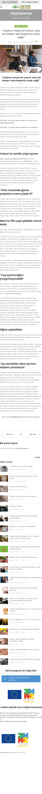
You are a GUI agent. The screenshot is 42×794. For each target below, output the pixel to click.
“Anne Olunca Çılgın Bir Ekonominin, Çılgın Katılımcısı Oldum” (25, 568)
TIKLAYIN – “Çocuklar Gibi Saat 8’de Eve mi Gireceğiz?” (19, 127)
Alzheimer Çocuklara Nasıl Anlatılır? (23, 526)
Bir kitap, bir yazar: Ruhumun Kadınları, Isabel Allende (24, 517)
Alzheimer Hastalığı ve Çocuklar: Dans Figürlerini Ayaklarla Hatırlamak (24, 599)
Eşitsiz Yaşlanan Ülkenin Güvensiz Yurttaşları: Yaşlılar (22, 640)
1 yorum (22, 469)
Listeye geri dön (21, 434)
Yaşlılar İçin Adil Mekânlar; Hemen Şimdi (24, 650)
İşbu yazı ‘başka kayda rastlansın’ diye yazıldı (24, 477)
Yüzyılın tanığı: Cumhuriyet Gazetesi (23, 496)
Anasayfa (15, 18)
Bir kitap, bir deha (16, 506)
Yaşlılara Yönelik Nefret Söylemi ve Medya (25, 659)
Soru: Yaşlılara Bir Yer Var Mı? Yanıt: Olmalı (25, 619)
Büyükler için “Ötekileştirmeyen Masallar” (25, 629)
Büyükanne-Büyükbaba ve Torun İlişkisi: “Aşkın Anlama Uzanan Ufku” (24, 537)
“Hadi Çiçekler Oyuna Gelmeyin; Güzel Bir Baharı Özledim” (25, 548)
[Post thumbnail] (4, 468)
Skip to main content (30, 2)
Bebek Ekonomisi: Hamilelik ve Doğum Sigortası (24, 589)
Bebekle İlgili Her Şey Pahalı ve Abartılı (23, 557)
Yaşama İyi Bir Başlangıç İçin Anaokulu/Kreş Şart (26, 578)
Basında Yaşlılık (24, 18)
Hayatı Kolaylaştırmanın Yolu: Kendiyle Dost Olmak (26, 610)
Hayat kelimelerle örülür (18, 487)
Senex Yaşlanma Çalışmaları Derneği (12, 159)
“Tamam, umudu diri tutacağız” (21, 466)
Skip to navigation (9, 2)
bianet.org (15, 417)
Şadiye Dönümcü (14, 42)
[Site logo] (21, 7)
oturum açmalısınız (22, 448)
